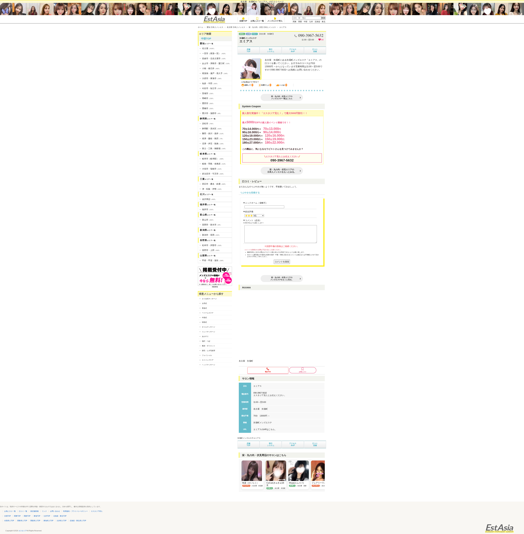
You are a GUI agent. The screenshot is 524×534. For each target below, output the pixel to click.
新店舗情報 (34, 511)
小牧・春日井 (211, 68)
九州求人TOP (61, 521)
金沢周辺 (209, 199)
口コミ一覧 (23, 511)
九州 (311, 22)
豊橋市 (208, 108)
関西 (300, 22)
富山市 (208, 220)
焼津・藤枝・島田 (213, 138)
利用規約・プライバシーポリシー (75, 511)
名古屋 (208, 48)
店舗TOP (248, 50)
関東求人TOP (22, 521)
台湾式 (204, 303)
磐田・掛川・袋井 (213, 133)
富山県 (208, 215)
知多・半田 (210, 83)
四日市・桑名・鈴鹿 (214, 184)
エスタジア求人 (96, 511)
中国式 (204, 318)
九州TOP (47, 516)
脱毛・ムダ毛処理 (208, 351)
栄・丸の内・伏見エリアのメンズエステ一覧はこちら (281, 97)
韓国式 (204, 322)
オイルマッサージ (208, 327)
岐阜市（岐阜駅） (213, 159)
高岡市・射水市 (212, 224)
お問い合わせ (55, 511)
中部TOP (206, 38)
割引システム (270, 50)
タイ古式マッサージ (209, 299)
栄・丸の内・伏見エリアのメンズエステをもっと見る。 (281, 278)
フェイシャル (207, 355)
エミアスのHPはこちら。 (265, 429)
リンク (44, 511)
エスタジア (23, 531)
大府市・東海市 (212, 78)
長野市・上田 (211, 250)
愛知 (206, 43)
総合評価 (249, 211)
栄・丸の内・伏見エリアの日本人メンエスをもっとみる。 (281, 170)
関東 (294, 22)
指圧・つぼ (206, 341)
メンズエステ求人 (275, 21)
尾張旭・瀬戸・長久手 (215, 73)
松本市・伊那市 (212, 245)
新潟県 (208, 230)
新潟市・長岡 (211, 235)
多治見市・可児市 (213, 173)
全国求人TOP (9, 521)
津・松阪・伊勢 (212, 189)
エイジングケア (207, 360)
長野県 (208, 240)
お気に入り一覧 (257, 21)
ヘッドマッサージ (208, 365)
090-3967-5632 (282, 160)
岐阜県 (208, 154)
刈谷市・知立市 (212, 88)
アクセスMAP (292, 50)
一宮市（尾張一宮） (214, 53)
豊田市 (208, 103)
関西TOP (27, 516)
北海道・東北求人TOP (78, 521)
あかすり (205, 336)
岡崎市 (208, 98)
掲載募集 (215, 287)
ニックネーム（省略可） (256, 203)
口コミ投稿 (315, 50)
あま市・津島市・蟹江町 (216, 63)
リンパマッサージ (208, 332)
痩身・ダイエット (208, 346)
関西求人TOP (35, 521)
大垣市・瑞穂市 (212, 169)
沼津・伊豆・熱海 (213, 143)
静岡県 (208, 118)
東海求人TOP (48, 521)
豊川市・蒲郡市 (212, 113)
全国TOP (243, 21)
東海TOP (37, 516)
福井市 (208, 209)
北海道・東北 (320, 22)
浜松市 (208, 123)
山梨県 (208, 255)
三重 (206, 179)
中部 (305, 22)
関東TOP (17, 516)
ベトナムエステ (207, 313)
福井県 (208, 204)
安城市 (208, 93)
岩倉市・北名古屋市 (214, 58)
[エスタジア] (214, 22)
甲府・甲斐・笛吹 (213, 260)
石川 (206, 194)
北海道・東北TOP (59, 516)
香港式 (204, 308)
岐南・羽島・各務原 (214, 164)
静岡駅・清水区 (212, 128)
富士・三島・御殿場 (214, 148)
